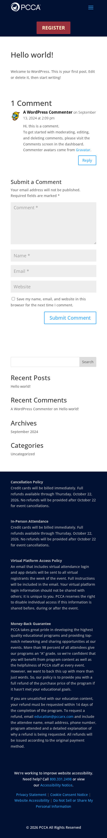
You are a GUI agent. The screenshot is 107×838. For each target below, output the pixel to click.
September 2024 (24, 431)
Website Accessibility (31, 800)
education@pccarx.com (53, 716)
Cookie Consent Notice (69, 794)
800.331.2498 (61, 779)
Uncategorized (23, 454)
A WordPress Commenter (47, 112)
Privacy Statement (31, 794)
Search (88, 361)
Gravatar (83, 149)
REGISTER (53, 27)
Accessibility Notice (56, 785)
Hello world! (21, 386)
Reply (87, 160)
